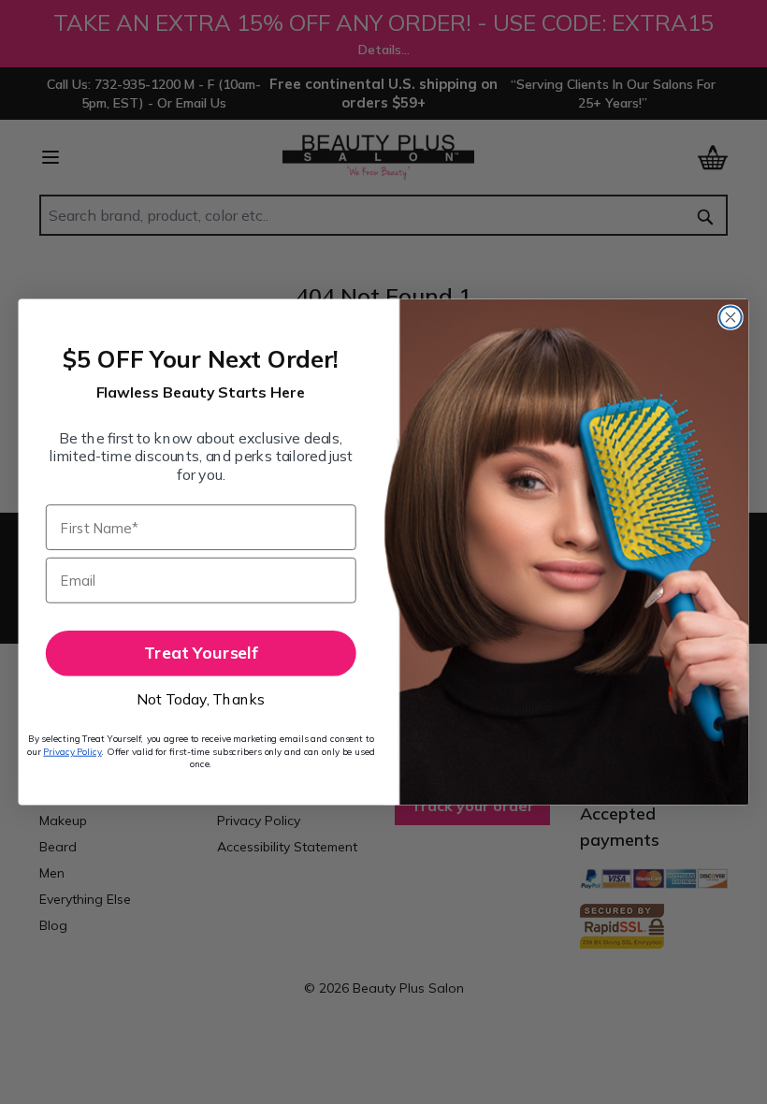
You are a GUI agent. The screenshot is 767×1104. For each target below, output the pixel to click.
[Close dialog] (730, 316)
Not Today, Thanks (201, 699)
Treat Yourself (201, 653)
